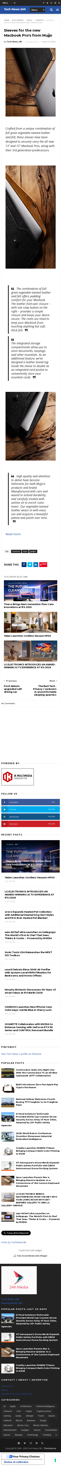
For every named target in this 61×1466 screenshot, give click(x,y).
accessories (18, 20)
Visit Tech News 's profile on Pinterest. (21, 1053)
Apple (29, 20)
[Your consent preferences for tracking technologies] (55, 1460)
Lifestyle (29, 1415)
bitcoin (19, 1420)
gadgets (40, 20)
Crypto (29, 1411)
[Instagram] (51, 3)
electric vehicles (40, 1425)
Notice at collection (16, 1462)
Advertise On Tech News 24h (16, 1393)
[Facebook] (19, 1443)
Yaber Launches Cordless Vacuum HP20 (27, 635)
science (37, 1430)
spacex (7, 1434)
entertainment (10, 1430)
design (43, 1420)
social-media (51, 1430)
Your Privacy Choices (26, 1456)
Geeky (18, 1415)
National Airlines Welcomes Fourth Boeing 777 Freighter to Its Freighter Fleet (37, 1102)
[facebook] (43, 3)
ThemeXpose (50, 1448)
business (31, 1420)
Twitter (32, 809)
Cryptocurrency (44, 1411)
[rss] (59, 3)
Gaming (7, 1415)
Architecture (26, 1406)
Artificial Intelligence (45, 1406)
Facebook (32, 802)
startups (18, 1434)
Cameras (8, 1411)
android (7, 1420)
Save (44, 564)
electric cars (23, 1425)
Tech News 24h (10, 1299)
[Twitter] (25, 1443)
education (8, 1425)
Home (6, 20)
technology (32, 1434)
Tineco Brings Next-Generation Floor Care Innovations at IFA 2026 (29, 606)
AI (4, 1406)
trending (47, 1434)
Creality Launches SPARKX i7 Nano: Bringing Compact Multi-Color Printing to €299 (38, 1151)
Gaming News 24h (11, 1303)
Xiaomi (51, 1415)
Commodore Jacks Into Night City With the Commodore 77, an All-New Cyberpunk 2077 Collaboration (36, 1072)
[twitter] (47, 3)
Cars (19, 1411)
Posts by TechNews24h (13, 1242)
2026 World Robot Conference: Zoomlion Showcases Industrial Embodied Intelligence (34, 1136)
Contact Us (7, 1386)
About (4, 1389)
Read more (13, 534)
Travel (41, 1415)
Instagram (32, 817)
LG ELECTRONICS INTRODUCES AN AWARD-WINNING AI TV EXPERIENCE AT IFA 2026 (30, 666)
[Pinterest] (55, 3)
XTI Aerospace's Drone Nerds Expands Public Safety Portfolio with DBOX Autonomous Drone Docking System (37, 1165)
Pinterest (32, 824)
